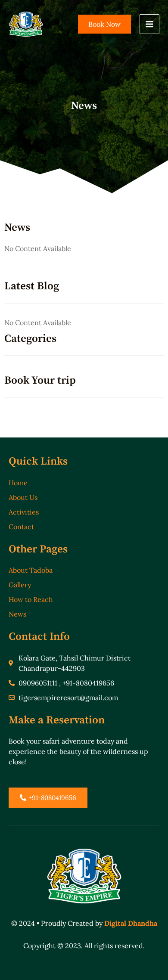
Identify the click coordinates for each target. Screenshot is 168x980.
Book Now (104, 24)
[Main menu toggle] (149, 24)
